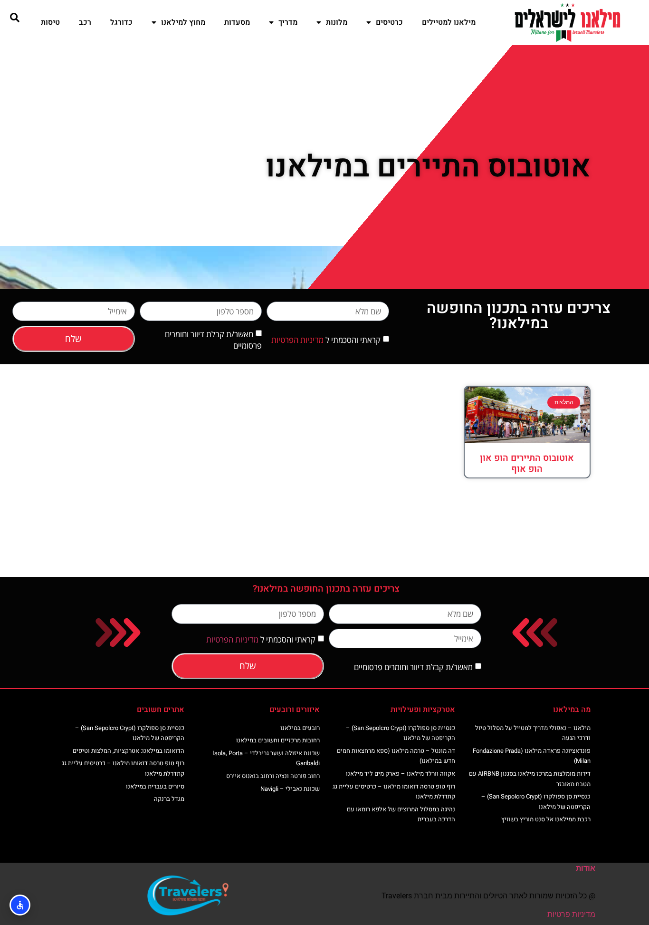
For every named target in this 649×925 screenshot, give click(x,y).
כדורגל (121, 22)
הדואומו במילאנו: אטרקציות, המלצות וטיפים (128, 750)
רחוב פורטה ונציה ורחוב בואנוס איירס (273, 775)
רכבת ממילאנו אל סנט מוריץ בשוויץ (546, 819)
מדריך (287, 22)
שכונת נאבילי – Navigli (290, 788)
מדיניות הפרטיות (297, 339)
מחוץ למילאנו (183, 22)
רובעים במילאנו (300, 727)
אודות (585, 868)
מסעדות (237, 22)
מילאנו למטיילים (449, 22)
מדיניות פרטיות (571, 914)
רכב (85, 22)
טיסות (50, 22)
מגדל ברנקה (169, 798)
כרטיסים (389, 22)
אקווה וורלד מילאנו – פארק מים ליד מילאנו (400, 773)
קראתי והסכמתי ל (326, 339)
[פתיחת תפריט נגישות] (20, 905)
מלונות (336, 22)
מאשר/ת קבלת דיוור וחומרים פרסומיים (413, 667)
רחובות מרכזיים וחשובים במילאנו (278, 740)
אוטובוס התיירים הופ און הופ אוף (527, 463)
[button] (14, 17)
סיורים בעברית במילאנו (155, 786)
